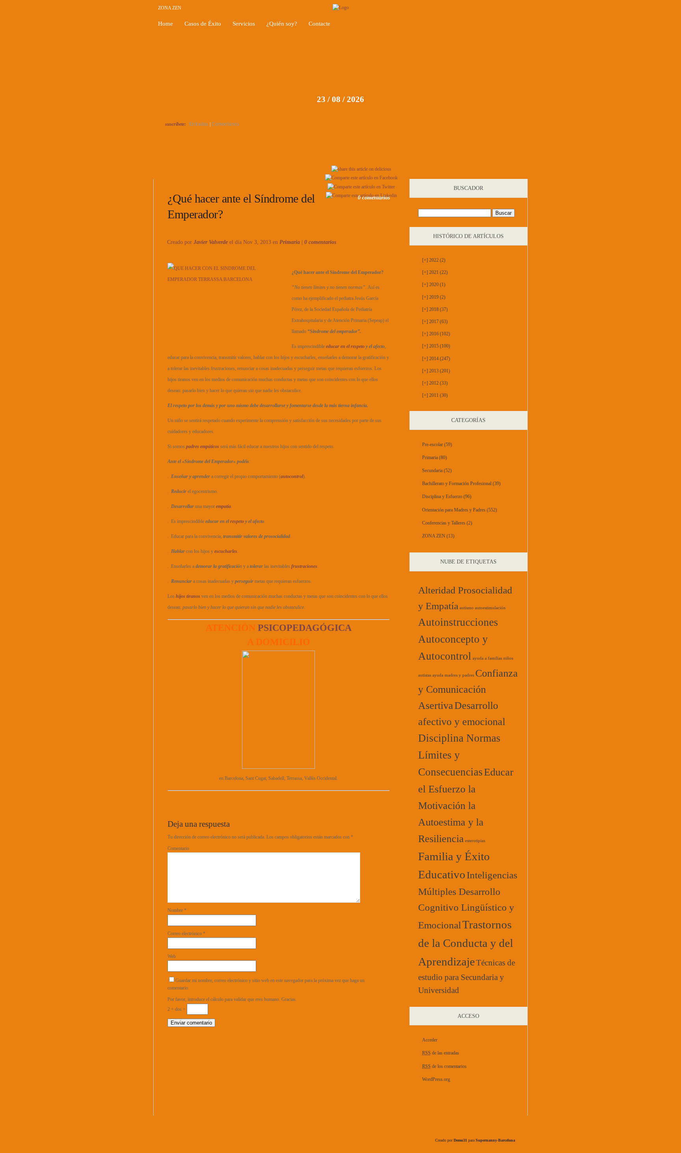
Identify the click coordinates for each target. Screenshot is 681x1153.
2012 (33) (435, 383)
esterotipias (475, 841)
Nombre (176, 910)
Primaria (289, 242)
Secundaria (432, 470)
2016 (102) (436, 334)
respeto (237, 521)
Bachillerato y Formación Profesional (456, 483)
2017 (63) (435, 321)
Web (171, 956)
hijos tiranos (188, 596)
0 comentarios (320, 242)
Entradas (198, 124)
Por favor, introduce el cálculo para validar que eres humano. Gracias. (232, 999)
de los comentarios (444, 1066)
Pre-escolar (432, 444)
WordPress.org (436, 1079)
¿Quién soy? (281, 23)
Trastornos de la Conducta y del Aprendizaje (465, 943)
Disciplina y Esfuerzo (442, 496)
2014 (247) (436, 358)
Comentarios (225, 124)
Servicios (244, 23)
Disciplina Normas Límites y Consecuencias (459, 755)
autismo (467, 608)
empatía (223, 506)
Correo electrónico (186, 933)
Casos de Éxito (202, 23)
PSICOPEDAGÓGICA (279, 628)
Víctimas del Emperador (191, 170)
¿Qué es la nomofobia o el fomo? (497, 170)
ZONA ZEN (169, 8)
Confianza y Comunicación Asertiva (468, 689)
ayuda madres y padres (453, 675)
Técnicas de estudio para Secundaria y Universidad (466, 976)
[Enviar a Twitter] (361, 187)
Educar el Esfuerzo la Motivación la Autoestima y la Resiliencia (466, 805)
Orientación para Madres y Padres (454, 510)
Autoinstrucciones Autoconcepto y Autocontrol (458, 639)
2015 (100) (436, 346)
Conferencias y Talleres (443, 523)
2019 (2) (433, 297)
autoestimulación (490, 608)
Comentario (178, 848)
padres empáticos (202, 446)
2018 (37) (435, 309)
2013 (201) (436, 371)
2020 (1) (433, 284)
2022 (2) (433, 260)
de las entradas (440, 1053)
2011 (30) (435, 395)
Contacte (319, 23)
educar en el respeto (345, 346)
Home (165, 23)
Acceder (429, 1040)
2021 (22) (435, 272)
